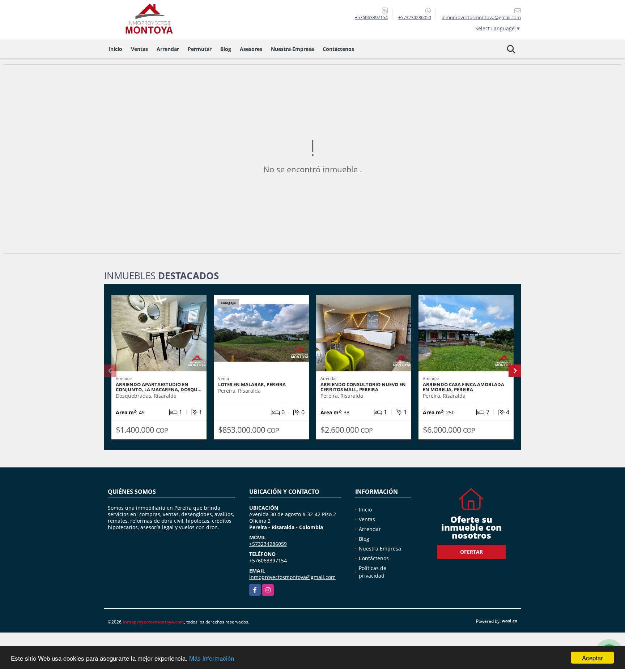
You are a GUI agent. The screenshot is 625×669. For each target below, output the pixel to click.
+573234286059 (414, 17)
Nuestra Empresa (292, 49)
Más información (211, 657)
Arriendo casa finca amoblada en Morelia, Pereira (463, 387)
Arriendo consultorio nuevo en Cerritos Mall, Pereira (363, 387)
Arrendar (168, 49)
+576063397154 (371, 17)
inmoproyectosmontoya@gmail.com (292, 577)
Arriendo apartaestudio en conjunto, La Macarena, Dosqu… (158, 387)
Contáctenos (338, 49)
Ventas (139, 49)
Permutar (200, 49)
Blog (225, 49)
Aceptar (592, 657)
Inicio (115, 49)
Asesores (251, 49)
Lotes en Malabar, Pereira (252, 384)
